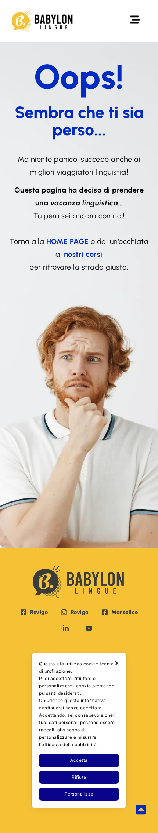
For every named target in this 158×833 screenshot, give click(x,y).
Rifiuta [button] (79, 777)
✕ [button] (116, 662)
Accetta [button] (79, 760)
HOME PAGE (67, 241)
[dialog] (79, 730)
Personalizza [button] (79, 794)
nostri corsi (83, 254)
